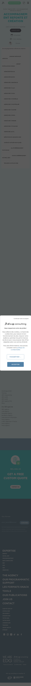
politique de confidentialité (18, 349)
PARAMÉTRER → (15, 357)
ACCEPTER (16, 364)
